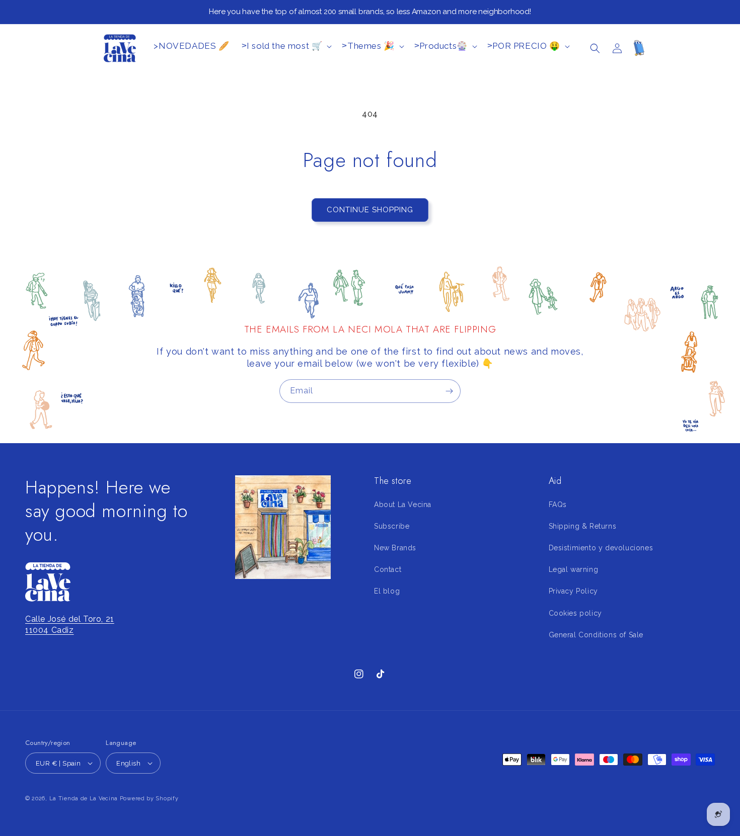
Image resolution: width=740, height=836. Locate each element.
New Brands (395, 548)
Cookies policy (575, 613)
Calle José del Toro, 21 (69, 619)
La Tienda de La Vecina (83, 798)
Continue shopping (370, 209)
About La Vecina (402, 504)
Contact (387, 569)
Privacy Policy (573, 591)
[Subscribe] (449, 391)
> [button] (282, 46)
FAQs (558, 504)
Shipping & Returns (583, 526)
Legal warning (574, 569)
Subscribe (391, 526)
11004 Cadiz (49, 630)
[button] (595, 48)
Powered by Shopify (149, 798)
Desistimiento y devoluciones (601, 548)
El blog (387, 591)
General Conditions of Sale (596, 635)
